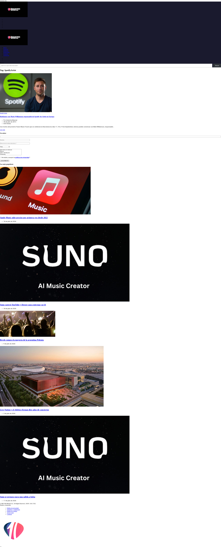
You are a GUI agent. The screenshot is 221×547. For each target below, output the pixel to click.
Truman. (13, 505)
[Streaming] (10, 154)
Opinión (5, 54)
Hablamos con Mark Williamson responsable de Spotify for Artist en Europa (27, 116)
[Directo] (10, 151)
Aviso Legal (10, 513)
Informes (5, 50)
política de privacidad (22, 157)
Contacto (9, 514)
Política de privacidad (13, 508)
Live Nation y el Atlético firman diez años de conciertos (24, 410)
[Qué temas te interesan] (10, 150)
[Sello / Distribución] (10, 153)
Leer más (2, 130)
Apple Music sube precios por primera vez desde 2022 (24, 217)
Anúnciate (6, 55)
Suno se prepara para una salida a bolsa (17, 497)
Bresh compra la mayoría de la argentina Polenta (22, 340)
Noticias (5, 49)
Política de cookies (12, 511)
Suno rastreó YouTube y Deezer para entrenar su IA (23, 305)
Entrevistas (6, 52)
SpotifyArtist (3, 113)
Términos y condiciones (13, 509)
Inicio (5, 47)
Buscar (2, 63)
